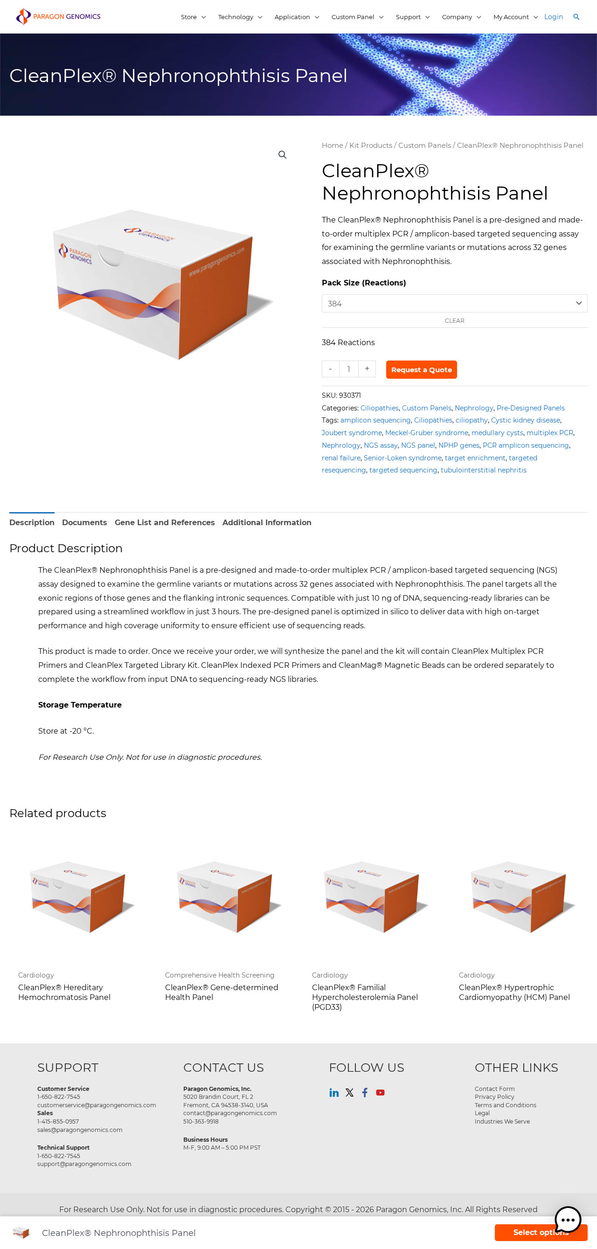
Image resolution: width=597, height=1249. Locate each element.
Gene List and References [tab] (165, 522)
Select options (541, 1232)
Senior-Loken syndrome (403, 457)
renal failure (341, 457)
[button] (576, 17)
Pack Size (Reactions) (364, 282)
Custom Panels (424, 145)
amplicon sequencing (375, 420)
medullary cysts (497, 432)
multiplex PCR (550, 432)
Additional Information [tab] (267, 522)
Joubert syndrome (352, 432)
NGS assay (381, 445)
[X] (349, 1092)
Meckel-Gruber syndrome (426, 432)
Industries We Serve (502, 1121)
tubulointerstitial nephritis (484, 469)
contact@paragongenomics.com (230, 1113)
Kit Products (370, 145)
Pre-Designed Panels (531, 407)
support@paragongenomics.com (84, 1163)
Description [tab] (32, 522)
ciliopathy (472, 420)
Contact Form (495, 1088)
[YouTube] (380, 1092)
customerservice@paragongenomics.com (96, 1105)
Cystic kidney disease (525, 420)
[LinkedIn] (334, 1092)
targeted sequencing (403, 469)
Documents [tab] (84, 522)
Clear (455, 320)
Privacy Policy (494, 1096)
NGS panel (418, 445)
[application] (201, 16)
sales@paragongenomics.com (80, 1129)
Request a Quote (421, 369)
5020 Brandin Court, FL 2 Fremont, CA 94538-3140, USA (225, 1101)
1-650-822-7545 (58, 1096)
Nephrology (474, 407)
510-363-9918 (201, 1121)
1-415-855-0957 (58, 1121)
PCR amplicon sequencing (526, 445)
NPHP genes (458, 445)
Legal (482, 1113)
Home (332, 145)
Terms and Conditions (505, 1105)
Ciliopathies (380, 407)
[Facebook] (365, 1092)
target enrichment (475, 457)
